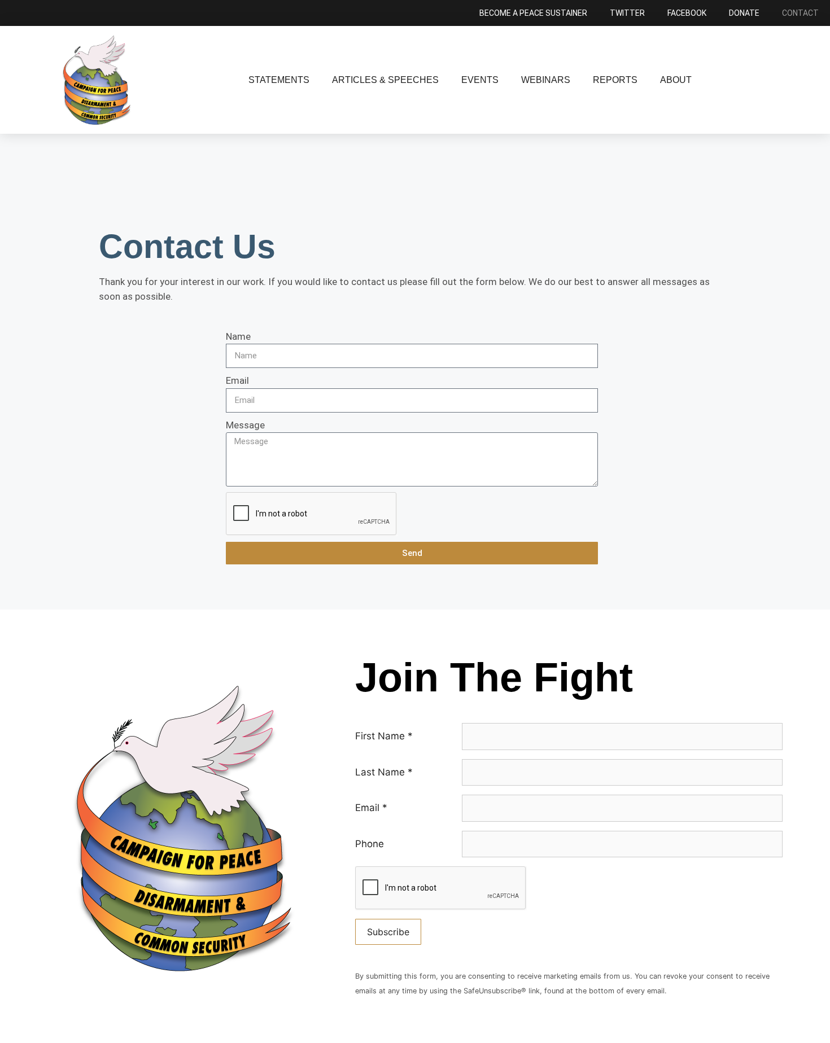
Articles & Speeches (385, 80)
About (676, 80)
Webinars (545, 80)
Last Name (384, 772)
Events (480, 80)
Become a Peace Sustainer (533, 12)
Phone (369, 843)
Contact (800, 12)
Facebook (686, 12)
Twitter (627, 12)
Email (237, 380)
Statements (278, 80)
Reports (615, 80)
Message (245, 425)
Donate (744, 12)
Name (238, 336)
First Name (384, 736)
